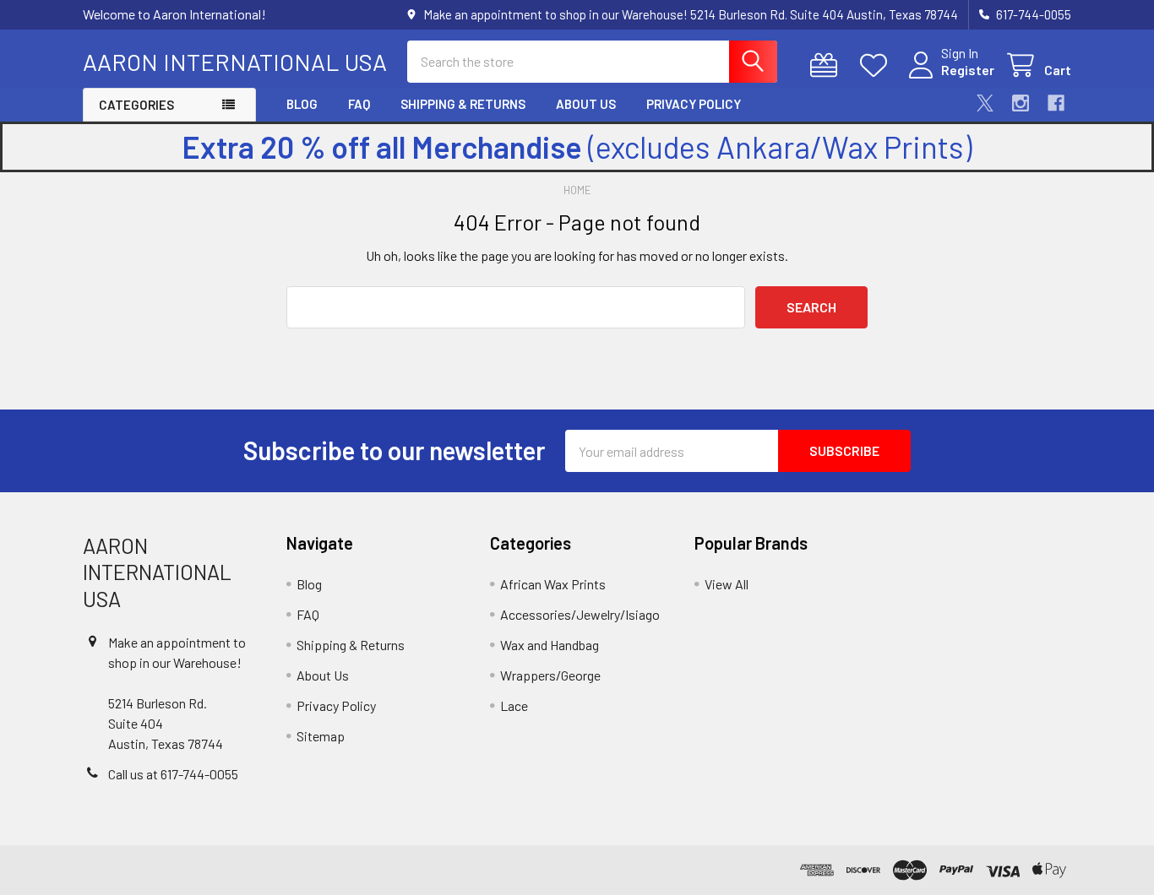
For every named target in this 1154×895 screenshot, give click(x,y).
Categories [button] (136, 104)
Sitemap (321, 736)
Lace (514, 705)
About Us (586, 103)
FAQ (359, 103)
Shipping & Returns (462, 103)
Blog (302, 103)
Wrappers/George (550, 675)
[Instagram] (1020, 103)
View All (726, 584)
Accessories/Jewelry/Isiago (580, 614)
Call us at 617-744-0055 (173, 774)
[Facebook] (1056, 103)
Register (967, 70)
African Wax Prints (553, 584)
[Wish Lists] (877, 65)
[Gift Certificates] (827, 65)
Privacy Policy (693, 103)
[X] (985, 103)
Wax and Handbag (549, 645)
